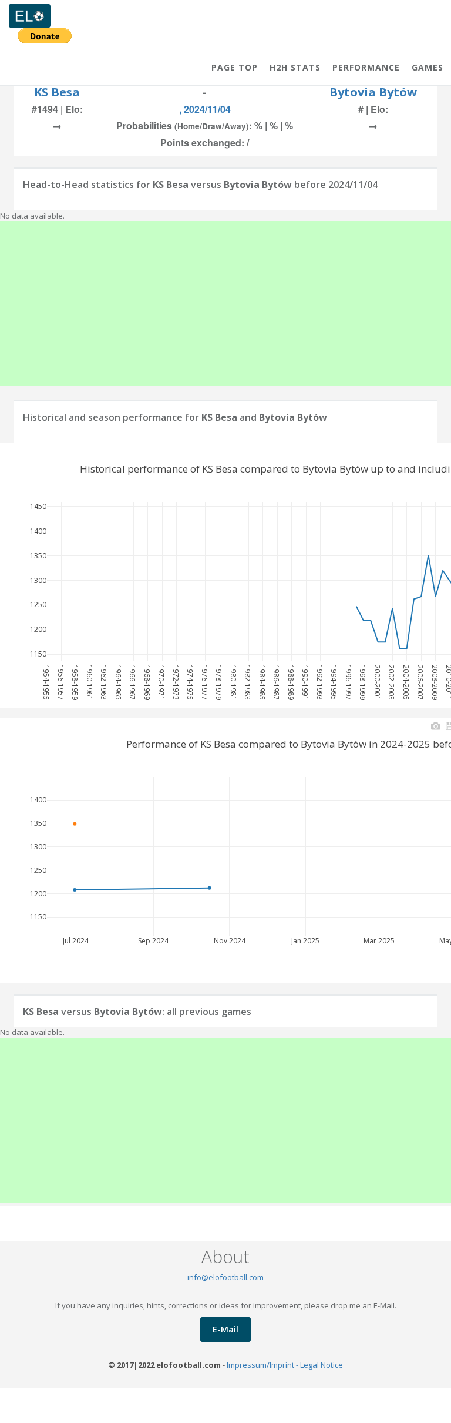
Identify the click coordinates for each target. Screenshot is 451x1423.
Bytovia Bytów (373, 92)
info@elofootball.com (225, 1277)
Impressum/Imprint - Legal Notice (285, 1365)
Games (427, 67)
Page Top (234, 67)
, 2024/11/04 (205, 109)
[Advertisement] (225, 303)
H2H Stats (295, 67)
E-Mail (225, 1329)
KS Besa (57, 92)
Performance (366, 67)
